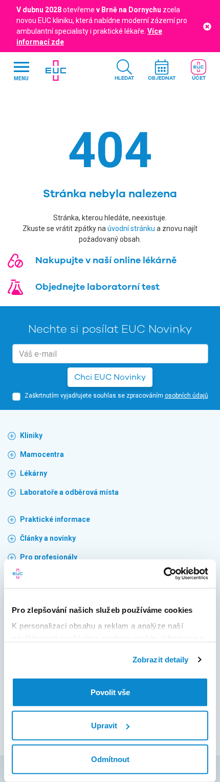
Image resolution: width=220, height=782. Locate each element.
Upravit (104, 725)
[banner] (55, 70)
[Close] (207, 26)
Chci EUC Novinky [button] (110, 377)
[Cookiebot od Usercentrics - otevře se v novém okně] (163, 574)
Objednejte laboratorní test (97, 287)
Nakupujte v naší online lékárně (106, 260)
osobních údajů (186, 395)
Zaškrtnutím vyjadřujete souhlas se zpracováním (116, 395)
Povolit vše (110, 691)
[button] (124, 70)
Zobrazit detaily (161, 659)
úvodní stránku (131, 228)
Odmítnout (110, 758)
